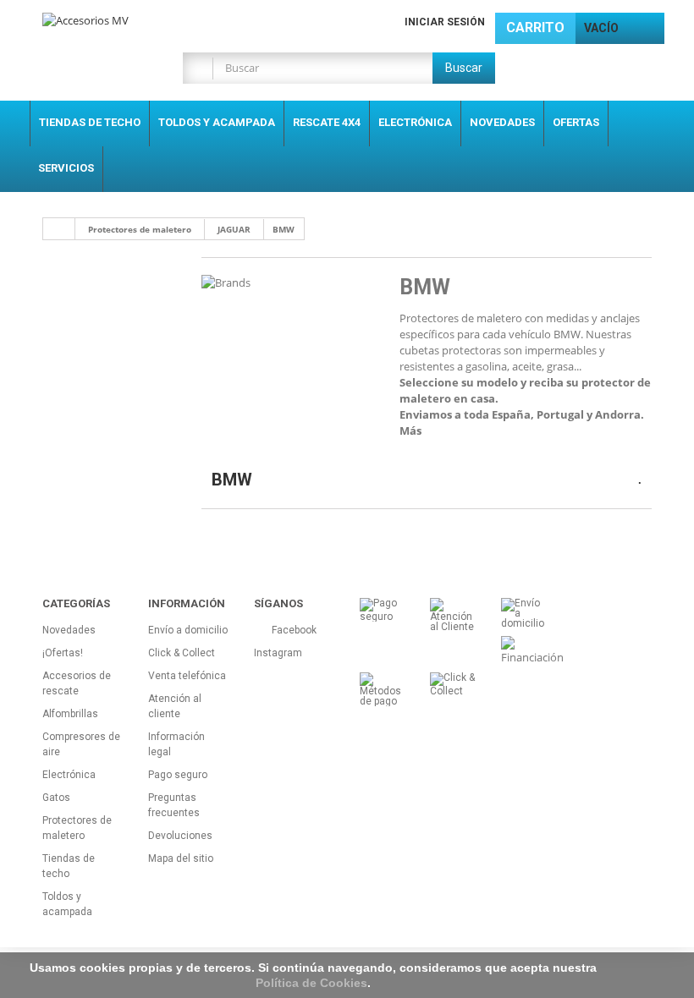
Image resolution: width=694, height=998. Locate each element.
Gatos (56, 797)
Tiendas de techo (89, 122)
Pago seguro (177, 775)
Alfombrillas (70, 714)
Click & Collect (181, 653)
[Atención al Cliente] (452, 614)
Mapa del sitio (180, 858)
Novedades (502, 122)
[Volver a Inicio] (59, 228)
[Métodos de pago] (382, 688)
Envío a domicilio (188, 630)
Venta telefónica (187, 676)
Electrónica (415, 122)
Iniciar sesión (445, 22)
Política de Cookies (311, 983)
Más (410, 430)
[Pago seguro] (382, 609)
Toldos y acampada (216, 122)
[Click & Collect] (452, 683)
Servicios (66, 168)
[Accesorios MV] (135, 24)
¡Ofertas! (62, 653)
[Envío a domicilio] (523, 612)
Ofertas (576, 122)
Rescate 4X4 (327, 122)
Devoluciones (180, 836)
